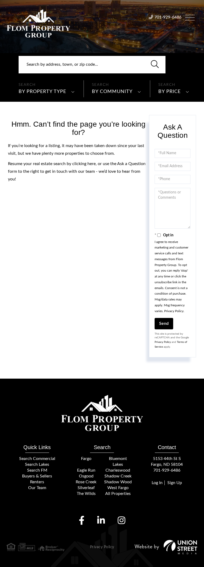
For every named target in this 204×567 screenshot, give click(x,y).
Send (164, 323)
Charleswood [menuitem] (117, 470)
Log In (157, 483)
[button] (154, 64)
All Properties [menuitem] (118, 493)
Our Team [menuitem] (37, 488)
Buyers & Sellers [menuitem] (37, 476)
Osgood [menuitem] (86, 476)
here (91, 164)
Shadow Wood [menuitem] (118, 482)
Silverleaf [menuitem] (86, 488)
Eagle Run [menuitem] (86, 470)
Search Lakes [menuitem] (37, 464)
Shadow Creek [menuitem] (117, 476)
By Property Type (42, 91)
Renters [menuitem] (37, 482)
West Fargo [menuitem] (118, 488)
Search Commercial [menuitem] (37, 459)
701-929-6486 (167, 17)
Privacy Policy (174, 311)
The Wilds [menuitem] (86, 493)
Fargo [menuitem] (86, 459)
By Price (169, 91)
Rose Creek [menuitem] (86, 482)
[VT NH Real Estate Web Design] (166, 547)
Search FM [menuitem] (37, 470)
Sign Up (174, 483)
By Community (112, 91)
